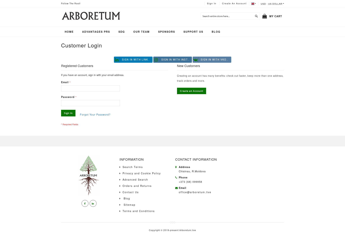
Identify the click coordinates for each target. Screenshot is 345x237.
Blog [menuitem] (216, 31)
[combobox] (230, 16)
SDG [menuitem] (121, 31)
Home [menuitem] (69, 31)
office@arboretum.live (195, 192)
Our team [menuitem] (141, 31)
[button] (272, 3)
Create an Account (234, 3)
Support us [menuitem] (193, 31)
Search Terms (133, 167)
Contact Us (131, 192)
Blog (126, 198)
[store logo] (90, 16)
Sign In (211, 3)
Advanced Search (135, 179)
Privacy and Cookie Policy (142, 173)
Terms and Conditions (139, 211)
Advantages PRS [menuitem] (96, 31)
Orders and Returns (137, 186)
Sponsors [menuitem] (166, 31)
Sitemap (129, 204)
